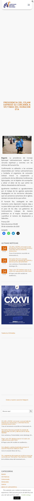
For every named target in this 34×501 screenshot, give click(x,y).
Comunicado (5, 479)
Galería (3, 484)
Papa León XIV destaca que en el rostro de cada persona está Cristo (20, 270)
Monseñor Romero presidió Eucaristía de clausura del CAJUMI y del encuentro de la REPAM (20, 260)
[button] (33, 2)
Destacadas (5, 482)
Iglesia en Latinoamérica (9, 487)
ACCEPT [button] (17, 498)
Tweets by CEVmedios (8, 333)
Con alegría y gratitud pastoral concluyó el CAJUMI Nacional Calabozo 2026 (15, 447)
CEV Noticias (5, 477)
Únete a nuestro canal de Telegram (17, 400)
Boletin (3, 474)
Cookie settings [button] (26, 494)
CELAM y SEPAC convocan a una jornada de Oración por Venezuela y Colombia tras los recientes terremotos (20, 249)
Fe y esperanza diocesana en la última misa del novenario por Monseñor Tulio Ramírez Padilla (16, 456)
